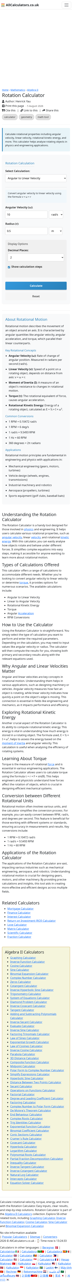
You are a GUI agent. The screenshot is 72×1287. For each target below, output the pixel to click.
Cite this (10, 110)
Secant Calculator (21, 1086)
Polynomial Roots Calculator (28, 1155)
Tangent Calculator (22, 1010)
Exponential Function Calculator (30, 1126)
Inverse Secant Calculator (26, 1022)
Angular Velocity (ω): (19, 207)
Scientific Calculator (19, 933)
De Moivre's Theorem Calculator (30, 1110)
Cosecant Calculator (22, 1142)
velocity (36, 537)
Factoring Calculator (23, 1102)
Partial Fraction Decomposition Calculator (36, 1159)
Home (5, 89)
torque (23, 582)
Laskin (50, 1267)
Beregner (48, 1247)
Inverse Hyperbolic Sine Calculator (32, 990)
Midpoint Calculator (22, 1066)
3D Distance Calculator (24, 1058)
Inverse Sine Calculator (24, 1030)
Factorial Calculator (22, 1094)
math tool (43, 117)
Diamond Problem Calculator (28, 1002)
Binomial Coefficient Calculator (29, 1130)
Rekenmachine (33, 1271)
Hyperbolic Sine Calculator (27, 1078)
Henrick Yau (23, 101)
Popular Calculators (14, 1237)
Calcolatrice (7, 1251)
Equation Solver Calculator (27, 1183)
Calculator (6, 1255)
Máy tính (66, 1267)
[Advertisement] (36, 47)
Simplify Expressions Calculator (30, 1074)
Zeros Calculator (20, 982)
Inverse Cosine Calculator (26, 1050)
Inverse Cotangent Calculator (28, 1171)
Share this (52, 110)
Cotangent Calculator (23, 986)
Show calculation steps (26, 266)
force (51, 764)
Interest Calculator (19, 917)
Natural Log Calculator (24, 1175)
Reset (36, 296)
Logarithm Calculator (23, 1151)
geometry (26, 117)
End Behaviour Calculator (26, 1114)
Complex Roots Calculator (26, 1118)
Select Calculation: (17, 171)
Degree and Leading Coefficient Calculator (37, 1098)
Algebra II (32, 89)
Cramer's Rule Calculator (26, 1138)
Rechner (11, 1271)
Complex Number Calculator (28, 978)
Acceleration (26, 613)
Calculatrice (47, 1259)
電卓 (57, 1275)
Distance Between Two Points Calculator (35, 1082)
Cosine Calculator (21, 966)
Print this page (14, 106)
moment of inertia (13, 743)
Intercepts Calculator (23, 1179)
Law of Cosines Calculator (26, 1046)
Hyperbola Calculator (23, 1146)
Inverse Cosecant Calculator (28, 1006)
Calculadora (29, 1251)
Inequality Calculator (23, 1163)
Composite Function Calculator (29, 1062)
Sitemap (35, 1237)
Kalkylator (32, 1267)
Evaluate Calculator (22, 1026)
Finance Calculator (19, 913)
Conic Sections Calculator (26, 1134)
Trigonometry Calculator (25, 994)
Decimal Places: (18, 250)
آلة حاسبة (54, 1271)
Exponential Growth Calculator (29, 1042)
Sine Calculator (19, 970)
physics (28, 529)
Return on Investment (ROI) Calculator (31, 921)
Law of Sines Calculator (25, 1038)
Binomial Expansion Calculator (29, 974)
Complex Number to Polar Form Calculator (37, 1106)
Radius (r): (12, 224)
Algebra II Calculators (18, 1214)
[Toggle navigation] (66, 5)
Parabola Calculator (22, 1054)
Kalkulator (24, 1263)
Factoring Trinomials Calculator (30, 1034)
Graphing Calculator (23, 958)
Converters (50, 1237)
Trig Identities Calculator (25, 1122)
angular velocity (12, 537)
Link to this (30, 110)
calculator (9, 117)
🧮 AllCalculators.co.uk (20, 5)
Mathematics (18, 89)
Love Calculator (17, 925)
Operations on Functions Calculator (32, 1090)
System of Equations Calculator (30, 998)
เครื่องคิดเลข (7, 1275)
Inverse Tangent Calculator (27, 1167)
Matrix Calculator (18, 929)
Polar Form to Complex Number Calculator (37, 1070)
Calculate (36, 286)
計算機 (26, 1275)
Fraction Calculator (19, 937)
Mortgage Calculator (20, 908)
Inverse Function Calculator (27, 962)
